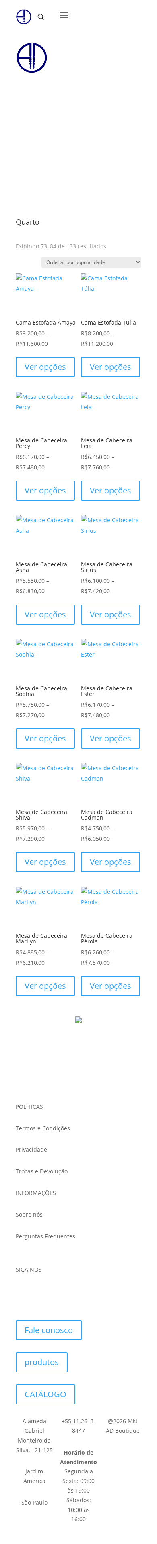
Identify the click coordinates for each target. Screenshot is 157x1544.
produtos (42, 1362)
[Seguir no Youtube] (59, 1292)
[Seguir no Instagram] (40, 1292)
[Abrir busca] (41, 17)
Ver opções (45, 366)
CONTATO (43, 127)
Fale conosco (49, 1330)
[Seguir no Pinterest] (77, 1292)
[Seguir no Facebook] (22, 1292)
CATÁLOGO (45, 95)
